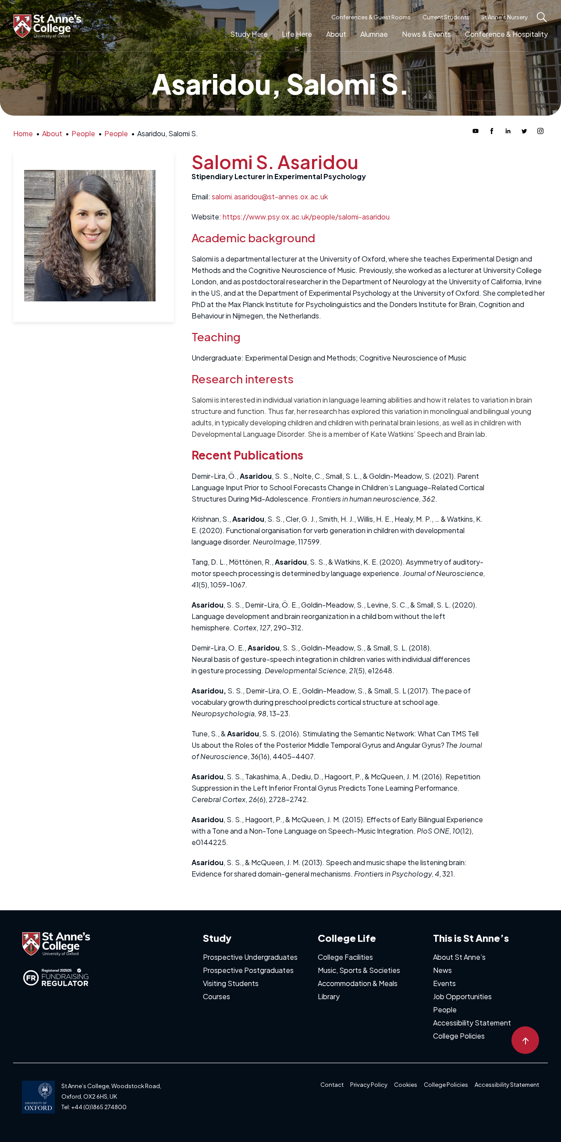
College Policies (459, 1035)
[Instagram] (540, 131)
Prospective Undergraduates (250, 957)
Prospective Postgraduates (248, 970)
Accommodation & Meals (358, 983)
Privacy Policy (368, 1084)
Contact (332, 1084)
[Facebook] (492, 131)
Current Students (446, 17)
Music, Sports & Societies (359, 970)
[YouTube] (475, 131)
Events (444, 983)
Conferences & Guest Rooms (371, 17)
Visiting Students (231, 983)
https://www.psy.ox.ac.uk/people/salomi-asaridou (306, 216)
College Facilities (345, 957)
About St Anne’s (459, 957)
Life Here (297, 34)
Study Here (249, 34)
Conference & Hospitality (506, 34)
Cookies (405, 1084)
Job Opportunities (462, 996)
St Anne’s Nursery (504, 17)
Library (329, 996)
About (336, 34)
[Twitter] (524, 131)
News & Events (426, 34)
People (445, 1009)
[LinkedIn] (508, 131)
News (442, 970)
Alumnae (374, 34)
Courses (216, 996)
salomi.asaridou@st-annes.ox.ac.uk (270, 196)
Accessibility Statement (472, 1022)
